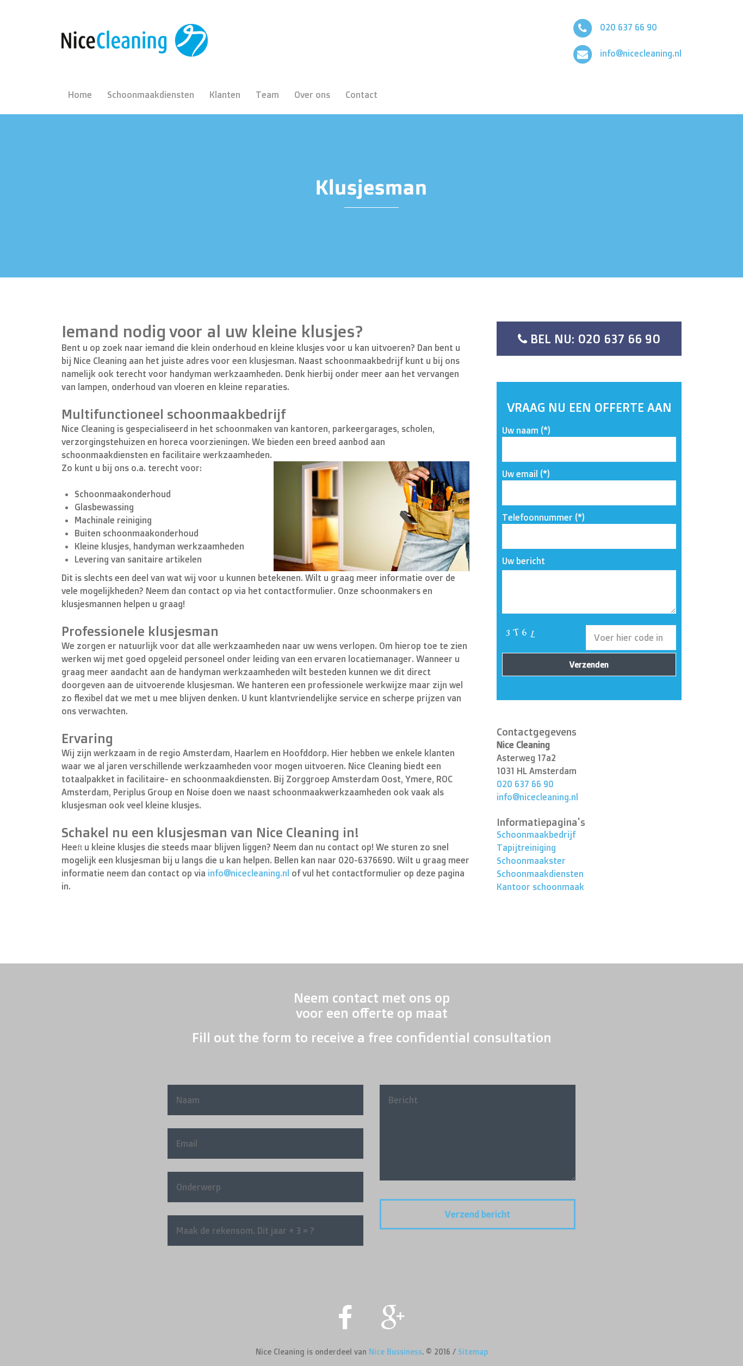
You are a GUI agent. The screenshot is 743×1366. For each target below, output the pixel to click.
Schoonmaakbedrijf (536, 834)
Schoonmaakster (531, 860)
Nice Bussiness (395, 1351)
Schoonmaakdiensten (150, 94)
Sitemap (473, 1351)
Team (267, 94)
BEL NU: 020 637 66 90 (593, 338)
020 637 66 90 (628, 27)
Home (80, 94)
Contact (361, 94)
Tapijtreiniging (526, 847)
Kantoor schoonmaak (540, 886)
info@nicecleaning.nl (641, 53)
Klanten (224, 94)
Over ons (312, 94)
